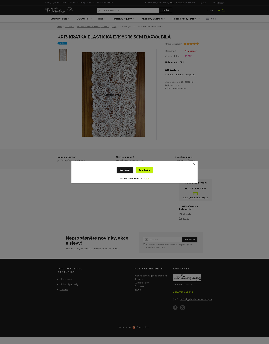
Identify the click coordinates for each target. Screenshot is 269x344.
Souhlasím (144, 170)
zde (147, 178)
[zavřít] (194, 164)
